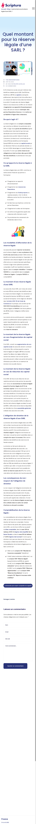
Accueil (3, 9)
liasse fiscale (7, 534)
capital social (25, 143)
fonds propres (23, 192)
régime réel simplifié (21, 532)
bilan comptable (10, 529)
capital (18, 95)
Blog (8, 9)
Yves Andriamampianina (12, 79)
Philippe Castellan (19, 84)
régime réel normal (15, 537)
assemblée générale (24, 408)
